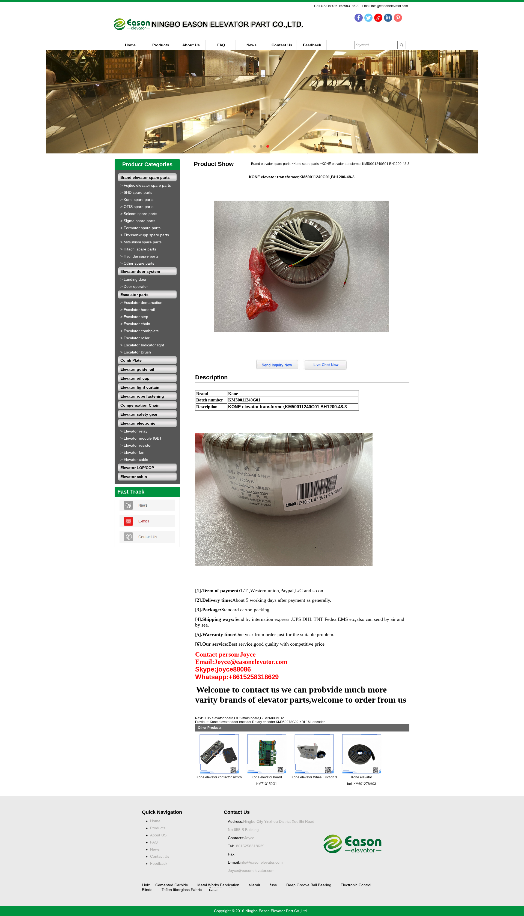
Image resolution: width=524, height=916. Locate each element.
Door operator (136, 286)
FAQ (221, 45)
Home (130, 45)
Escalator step (136, 317)
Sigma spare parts (139, 221)
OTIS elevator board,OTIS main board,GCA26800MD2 (244, 718)
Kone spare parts (138, 199)
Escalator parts (134, 294)
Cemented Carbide (172, 885)
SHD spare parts (138, 192)
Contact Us (282, 45)
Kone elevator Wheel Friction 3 (314, 777)
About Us (191, 45)
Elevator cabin (133, 476)
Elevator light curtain (139, 387)
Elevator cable (136, 459)
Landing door (135, 279)
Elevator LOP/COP (137, 467)
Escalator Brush (137, 352)
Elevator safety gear (138, 414)
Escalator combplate (141, 331)
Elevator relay (135, 431)
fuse (274, 885)
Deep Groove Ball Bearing (308, 885)
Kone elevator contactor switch (219, 777)
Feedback (312, 45)
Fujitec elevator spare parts (147, 185)
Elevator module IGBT (143, 438)
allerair (254, 885)
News (251, 45)
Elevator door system (140, 271)
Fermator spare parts (142, 228)
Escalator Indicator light (144, 345)
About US (158, 835)
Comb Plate (131, 360)
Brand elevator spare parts (145, 177)
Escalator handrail (139, 309)
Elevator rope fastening (142, 396)
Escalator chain (137, 324)
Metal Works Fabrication (218, 885)
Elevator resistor (138, 445)
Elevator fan (134, 452)
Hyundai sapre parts (141, 256)
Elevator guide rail (137, 369)
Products (160, 45)
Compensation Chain (140, 405)
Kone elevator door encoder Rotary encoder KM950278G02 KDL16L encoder (267, 722)
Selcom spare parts (140, 213)
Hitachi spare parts (140, 249)
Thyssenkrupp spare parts (146, 235)
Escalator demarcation (143, 302)
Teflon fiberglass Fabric (182, 889)
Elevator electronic (137, 423)
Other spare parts (139, 263)
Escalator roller (137, 338)
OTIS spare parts (138, 206)
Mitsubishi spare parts (143, 242)
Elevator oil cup (135, 378)
